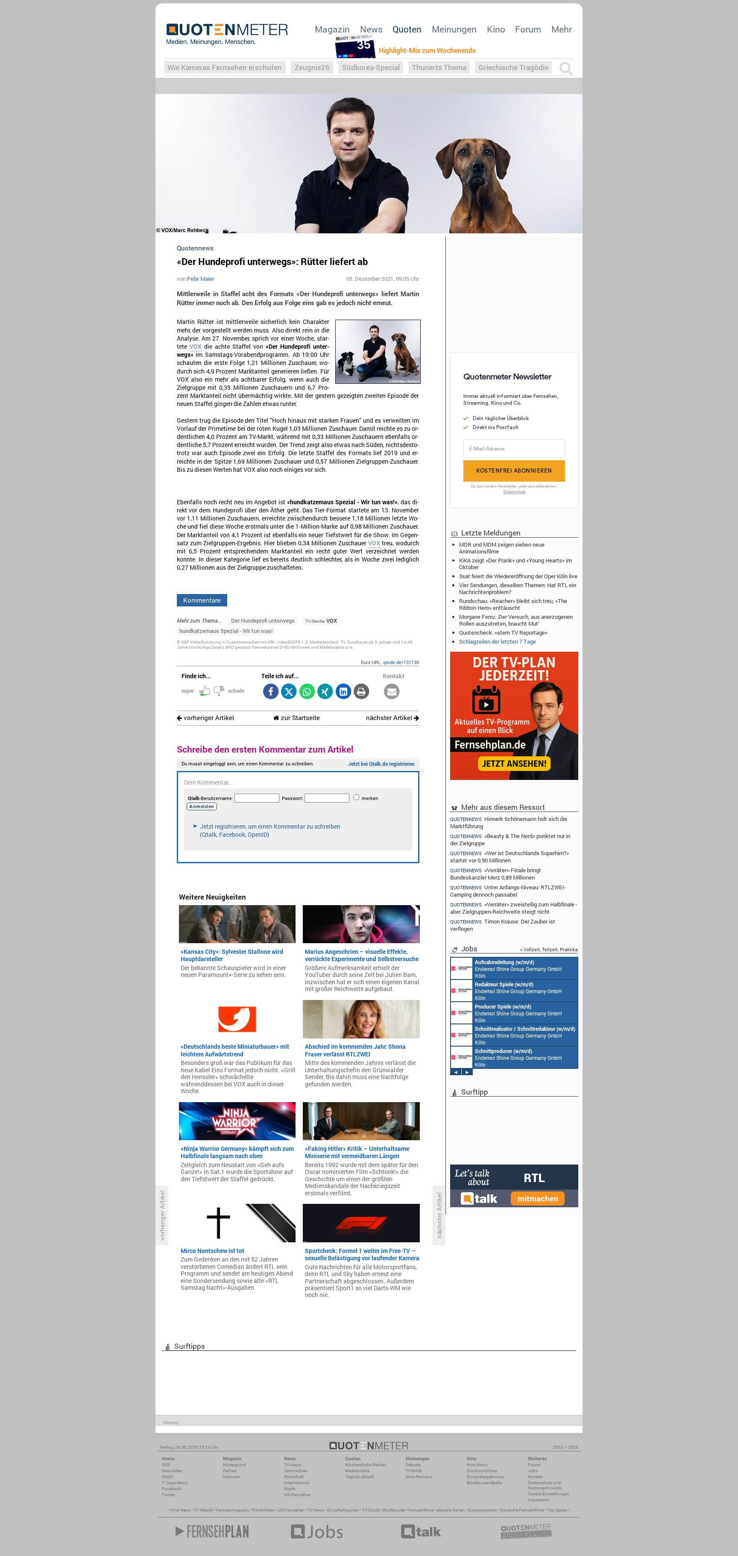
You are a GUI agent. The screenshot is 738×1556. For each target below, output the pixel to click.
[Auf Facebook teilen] (270, 692)
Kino (496, 29)
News (371, 29)
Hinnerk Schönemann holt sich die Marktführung (508, 822)
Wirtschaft (294, 1477)
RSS (166, 1465)
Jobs (533, 1471)
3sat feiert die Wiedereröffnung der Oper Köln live (518, 576)
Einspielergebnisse (485, 1477)
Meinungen (454, 29)
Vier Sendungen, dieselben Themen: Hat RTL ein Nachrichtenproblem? (517, 588)
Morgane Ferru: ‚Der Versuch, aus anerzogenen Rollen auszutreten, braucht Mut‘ (516, 620)
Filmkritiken (263, 1510)
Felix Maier (200, 278)
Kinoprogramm (482, 1510)
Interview (231, 1477)
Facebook (171, 1488)
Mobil (167, 1477)
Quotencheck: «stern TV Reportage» (503, 632)
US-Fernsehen (297, 1494)
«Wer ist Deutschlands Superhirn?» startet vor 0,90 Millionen (509, 857)
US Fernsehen (291, 1510)
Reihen (230, 1471)
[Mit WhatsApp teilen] (307, 692)
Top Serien (557, 1510)
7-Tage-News (174, 1482)
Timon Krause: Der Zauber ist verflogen (502, 925)
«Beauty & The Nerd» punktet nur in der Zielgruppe (510, 839)
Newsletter (172, 1471)
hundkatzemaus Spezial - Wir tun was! (225, 630)
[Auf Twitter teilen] (289, 692)
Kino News (180, 1510)
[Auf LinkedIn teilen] (343, 692)
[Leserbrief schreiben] (392, 692)
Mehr (561, 29)
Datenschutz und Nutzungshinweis (545, 1485)
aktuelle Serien (450, 1510)
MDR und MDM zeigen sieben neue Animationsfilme (502, 548)
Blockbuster (394, 1510)
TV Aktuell (203, 1510)
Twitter (168, 1494)
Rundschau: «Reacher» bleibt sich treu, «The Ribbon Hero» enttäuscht (513, 604)
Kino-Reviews (419, 1477)
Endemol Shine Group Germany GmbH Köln (518, 969)
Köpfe (289, 1488)
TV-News (292, 1465)
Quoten (407, 29)
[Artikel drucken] (361, 692)
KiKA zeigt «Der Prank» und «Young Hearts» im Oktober (515, 563)
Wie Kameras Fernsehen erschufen (224, 67)
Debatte (413, 1465)
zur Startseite (299, 718)
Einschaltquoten (343, 1510)
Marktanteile (357, 1471)
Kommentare (202, 600)
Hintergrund (234, 1465)
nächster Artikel (390, 718)
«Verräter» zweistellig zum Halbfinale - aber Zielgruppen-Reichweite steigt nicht (513, 908)
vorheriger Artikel (208, 718)
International (296, 1482)
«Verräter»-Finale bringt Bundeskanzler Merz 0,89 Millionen (495, 874)
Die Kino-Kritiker (482, 1471)
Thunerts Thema (439, 67)
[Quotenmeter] (227, 34)
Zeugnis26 (312, 67)
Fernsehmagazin (232, 1510)
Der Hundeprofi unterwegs (263, 620)
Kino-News (477, 1465)
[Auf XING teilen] (325, 692)
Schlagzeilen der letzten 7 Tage (497, 641)
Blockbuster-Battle (484, 1482)
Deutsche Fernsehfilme (522, 1510)
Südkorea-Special (371, 67)
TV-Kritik (414, 1471)
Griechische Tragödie (513, 67)
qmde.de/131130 (401, 662)
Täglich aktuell (359, 1477)
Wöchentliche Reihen (365, 1465)
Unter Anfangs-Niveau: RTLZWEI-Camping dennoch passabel (508, 891)
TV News (316, 1510)
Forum (528, 29)
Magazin (332, 29)
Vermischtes (296, 1471)
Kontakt (535, 1477)
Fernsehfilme (420, 1510)
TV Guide (371, 1510)
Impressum (539, 1500)
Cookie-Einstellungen (548, 1494)
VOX (196, 346)
